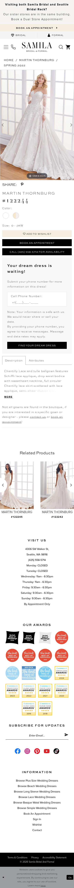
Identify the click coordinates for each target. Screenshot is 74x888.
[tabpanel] (37, 125)
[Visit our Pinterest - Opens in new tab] (37, 751)
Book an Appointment (37, 242)
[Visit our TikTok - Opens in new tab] (56, 751)
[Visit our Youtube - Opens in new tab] (47, 751)
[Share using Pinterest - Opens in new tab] (22, 184)
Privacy (35, 857)
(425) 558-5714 (37, 560)
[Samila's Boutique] (37, 47)
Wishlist (37, 824)
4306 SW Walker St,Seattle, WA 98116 (37, 551)
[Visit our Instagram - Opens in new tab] (27, 751)
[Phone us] (13, 47)
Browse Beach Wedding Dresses (37, 786)
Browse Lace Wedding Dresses (37, 797)
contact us (38, 417)
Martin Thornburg (36, 60)
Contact (37, 830)
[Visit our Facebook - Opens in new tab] (17, 751)
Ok (70, 877)
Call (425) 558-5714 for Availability (37, 251)
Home (9, 60)
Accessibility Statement (54, 857)
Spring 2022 (15, 65)
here (43, 885)
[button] (6, 47)
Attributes (36, 360)
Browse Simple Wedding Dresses (37, 808)
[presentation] (28, 485)
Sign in (37, 819)
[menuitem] (18, 35)
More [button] (8, 396)
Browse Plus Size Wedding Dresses (37, 780)
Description (14, 360)
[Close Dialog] (3, 877)
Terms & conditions (17, 857)
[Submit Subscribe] (66, 735)
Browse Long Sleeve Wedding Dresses (37, 791)
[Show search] (60, 47)
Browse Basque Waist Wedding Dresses (37, 802)
